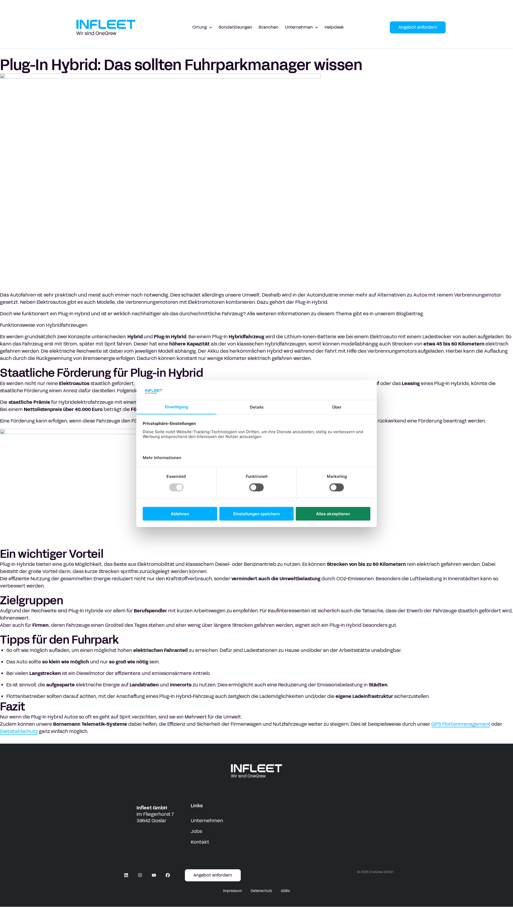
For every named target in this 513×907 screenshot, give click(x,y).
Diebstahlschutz (19, 731)
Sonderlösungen (235, 27)
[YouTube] (153, 875)
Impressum (232, 891)
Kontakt (200, 842)
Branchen (268, 27)
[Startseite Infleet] (105, 27)
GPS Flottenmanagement (460, 724)
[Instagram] (140, 875)
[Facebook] (167, 875)
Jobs (196, 831)
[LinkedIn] (126, 875)
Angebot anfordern (417, 27)
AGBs (285, 891)
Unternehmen (207, 820)
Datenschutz (261, 891)
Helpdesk (334, 27)
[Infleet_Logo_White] (256, 770)
